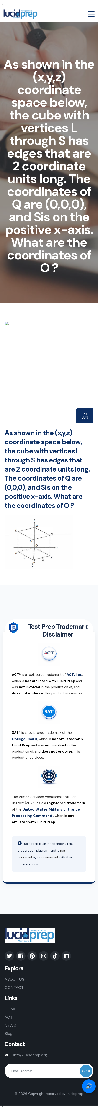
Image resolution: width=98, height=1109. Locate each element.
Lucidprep (75, 1093)
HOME (10, 1009)
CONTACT (14, 987)
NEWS (10, 1025)
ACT (9, 1017)
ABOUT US (14, 979)
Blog (9, 1033)
